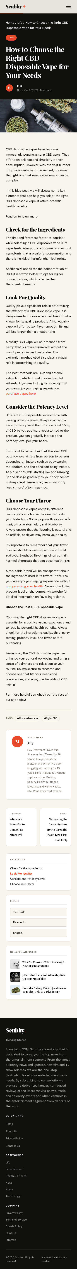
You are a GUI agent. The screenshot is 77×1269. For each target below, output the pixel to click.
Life (19, 23)
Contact (11, 1233)
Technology (13, 1196)
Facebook (19, 922)
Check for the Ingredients (26, 868)
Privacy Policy (14, 1138)
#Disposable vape (27, 718)
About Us (11, 1131)
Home (10, 23)
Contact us (13, 1146)
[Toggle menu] (68, 6)
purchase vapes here (21, 394)
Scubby (14, 6)
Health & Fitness (16, 1176)
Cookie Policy (14, 1226)
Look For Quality (21, 873)
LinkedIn (18, 932)
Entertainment (15, 1169)
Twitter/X (19, 912)
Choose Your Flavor (22, 884)
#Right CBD (50, 718)
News (9, 1182)
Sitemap (11, 1240)
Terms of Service (16, 1219)
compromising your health (24, 586)
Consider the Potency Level (27, 879)
